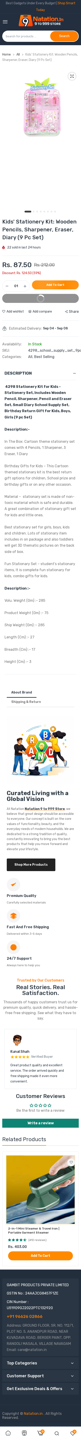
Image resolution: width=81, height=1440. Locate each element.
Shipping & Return (26, 702)
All (18, 54)
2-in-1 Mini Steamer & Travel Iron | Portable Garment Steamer (33, 1230)
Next (70, 1059)
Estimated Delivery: (25, 328)
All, (31, 357)
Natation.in (33, 1413)
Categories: (12, 357)
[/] (43, 1413)
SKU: (6, 351)
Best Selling (44, 357)
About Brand (21, 692)
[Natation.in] (43, 22)
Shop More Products (31, 865)
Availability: (12, 344)
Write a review (40, 1123)
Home (6, 54)
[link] (71, 1162)
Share (74, 311)
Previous (10, 1059)
